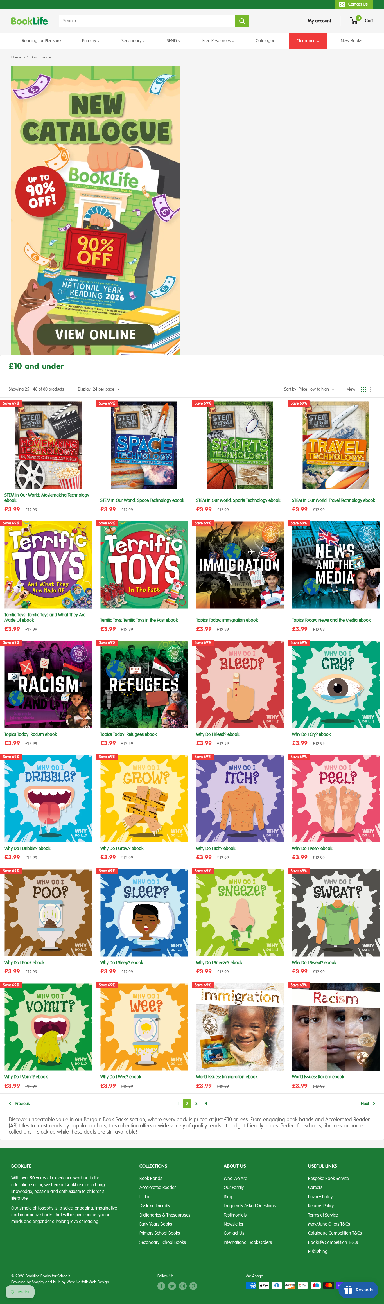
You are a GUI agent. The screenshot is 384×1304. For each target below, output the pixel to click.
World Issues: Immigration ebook (226, 1077)
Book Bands (150, 1178)
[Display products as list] (372, 389)
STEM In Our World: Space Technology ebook (142, 500)
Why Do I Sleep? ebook (121, 962)
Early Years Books (155, 1224)
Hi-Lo (144, 1197)
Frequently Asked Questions (250, 1206)
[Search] (242, 21)
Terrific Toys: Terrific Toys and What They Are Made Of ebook (44, 617)
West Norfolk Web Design (88, 1282)
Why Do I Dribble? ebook (27, 848)
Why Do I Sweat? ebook (314, 962)
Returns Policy (321, 1206)
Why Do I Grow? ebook (121, 848)
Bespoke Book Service (328, 1178)
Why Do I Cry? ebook (311, 734)
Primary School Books (159, 1233)
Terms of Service (323, 1215)
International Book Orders (248, 1242)
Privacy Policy (320, 1197)
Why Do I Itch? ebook (215, 848)
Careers (315, 1187)
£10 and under (39, 57)
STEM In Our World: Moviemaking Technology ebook (46, 498)
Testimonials (235, 1215)
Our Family (234, 1187)
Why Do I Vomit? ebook (26, 1077)
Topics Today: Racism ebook (30, 734)
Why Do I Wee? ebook (120, 1077)
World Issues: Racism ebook (318, 1077)
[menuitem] (41, 41)
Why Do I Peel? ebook (312, 848)
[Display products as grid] (363, 389)
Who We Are (235, 1178)
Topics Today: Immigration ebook (227, 620)
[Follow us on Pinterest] (193, 1286)
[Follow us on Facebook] (161, 1286)
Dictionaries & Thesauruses (164, 1215)
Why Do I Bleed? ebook (217, 734)
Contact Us (358, 4)
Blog (228, 1197)
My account (319, 21)
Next (365, 1103)
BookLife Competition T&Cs (333, 1242)
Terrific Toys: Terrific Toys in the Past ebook (139, 620)
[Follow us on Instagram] (183, 1286)
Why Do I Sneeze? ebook (219, 962)
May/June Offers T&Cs (329, 1224)
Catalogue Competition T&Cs (335, 1233)
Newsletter (233, 1224)
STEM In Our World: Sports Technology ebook (238, 500)
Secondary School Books (162, 1242)
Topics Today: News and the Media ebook (331, 620)
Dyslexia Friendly (154, 1206)
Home (16, 57)
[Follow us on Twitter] (172, 1286)
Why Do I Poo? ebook (24, 962)
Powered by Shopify (27, 1282)
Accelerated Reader (157, 1187)
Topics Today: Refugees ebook (128, 734)
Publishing (317, 1251)
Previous (22, 1103)
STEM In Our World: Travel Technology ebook (333, 500)
